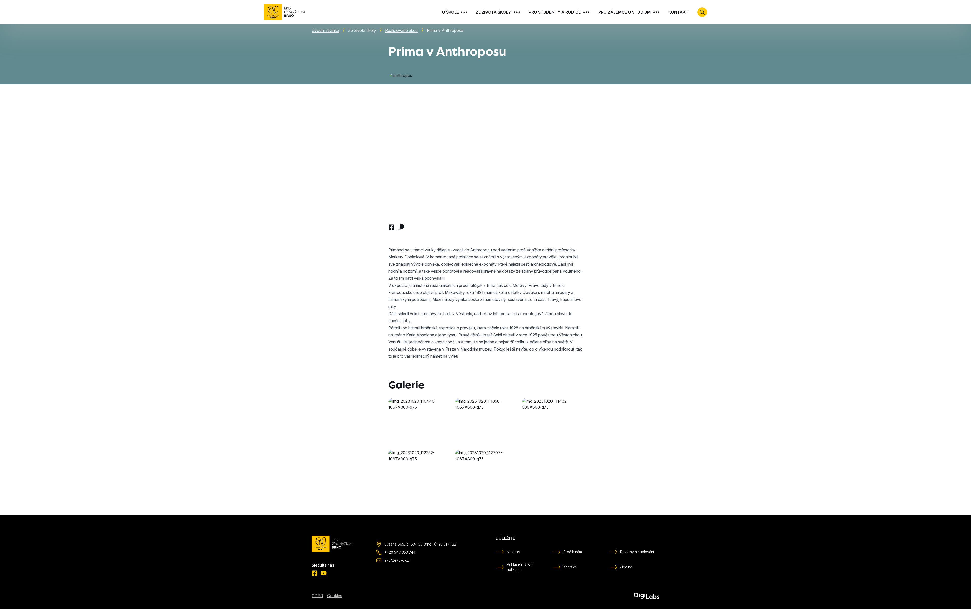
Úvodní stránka (325, 30)
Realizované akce (401, 30)
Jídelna (626, 567)
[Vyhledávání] (702, 12)
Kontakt (678, 12)
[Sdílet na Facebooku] (391, 227)
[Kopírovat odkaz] (401, 227)
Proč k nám (572, 552)
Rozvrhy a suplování (637, 552)
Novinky (513, 552)
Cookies (334, 595)
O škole (450, 12)
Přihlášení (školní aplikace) (520, 567)
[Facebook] (315, 573)
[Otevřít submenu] (464, 12)
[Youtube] (324, 573)
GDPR (317, 595)
